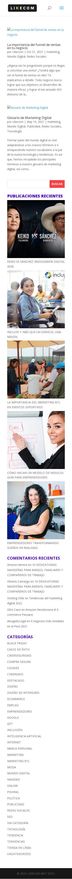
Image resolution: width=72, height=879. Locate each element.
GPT (10, 724)
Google (13, 717)
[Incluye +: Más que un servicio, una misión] (36, 300)
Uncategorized (19, 854)
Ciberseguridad (19, 655)
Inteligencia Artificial (24, 736)
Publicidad (33, 126)
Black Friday (17, 643)
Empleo (13, 705)
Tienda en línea (19, 848)
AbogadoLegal (16, 621)
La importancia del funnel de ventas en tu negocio (34, 46)
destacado (15, 680)
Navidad (13, 779)
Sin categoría (17, 823)
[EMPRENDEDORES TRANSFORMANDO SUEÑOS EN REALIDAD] (36, 511)
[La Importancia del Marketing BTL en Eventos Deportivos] (36, 370)
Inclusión (14, 730)
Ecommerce (16, 699)
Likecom (17, 52)
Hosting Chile (15, 598)
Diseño (12, 686)
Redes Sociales (36, 56)
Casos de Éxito (18, 649)
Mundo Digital (16, 56)
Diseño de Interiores (23, 693)
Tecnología (14, 131)
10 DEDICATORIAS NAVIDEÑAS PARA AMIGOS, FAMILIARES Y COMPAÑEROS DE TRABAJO (35, 570)
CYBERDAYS (15, 674)
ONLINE (12, 786)
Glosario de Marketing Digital (29, 118)
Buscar (57, 184)
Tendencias (16, 841)
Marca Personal (19, 748)
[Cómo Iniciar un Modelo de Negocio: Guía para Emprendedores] (36, 440)
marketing (52, 52)
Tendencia (15, 835)
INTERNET (14, 742)
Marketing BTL (18, 761)
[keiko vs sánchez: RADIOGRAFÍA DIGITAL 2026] (36, 229)
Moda (11, 767)
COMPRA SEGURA (19, 662)
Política (13, 798)
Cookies (13, 668)
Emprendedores (19, 711)
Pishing (12, 792)
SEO (10, 817)
